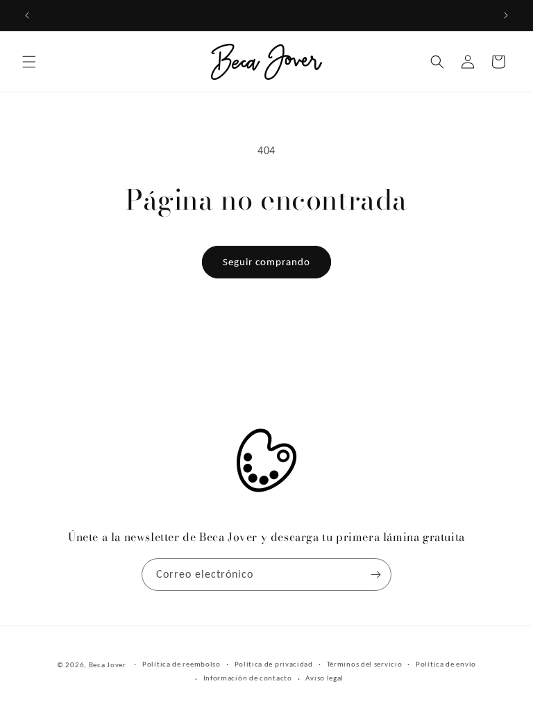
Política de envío (446, 664)
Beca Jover (107, 664)
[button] (29, 62)
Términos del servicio (365, 664)
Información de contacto (247, 678)
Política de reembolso (181, 664)
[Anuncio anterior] (27, 15)
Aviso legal (324, 678)
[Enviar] (375, 574)
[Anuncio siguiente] (506, 15)
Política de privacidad (274, 664)
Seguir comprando (266, 262)
